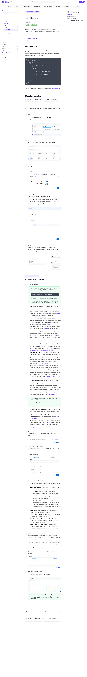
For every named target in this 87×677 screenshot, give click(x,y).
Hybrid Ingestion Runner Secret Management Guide (44, 302)
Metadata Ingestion (71, 16)
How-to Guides (48, 6)
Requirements (70, 14)
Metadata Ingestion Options (77, 20)
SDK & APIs (76, 6)
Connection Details (71, 18)
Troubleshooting (31, 40)
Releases (58, 6)
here (48, 324)
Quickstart (17, 6)
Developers (66, 6)
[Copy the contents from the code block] (59, 59)
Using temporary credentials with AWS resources (42, 350)
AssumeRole (52, 394)
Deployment (27, 6)
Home (9, 6)
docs (58, 313)
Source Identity (37, 427)
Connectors (37, 6)
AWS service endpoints (43, 363)
